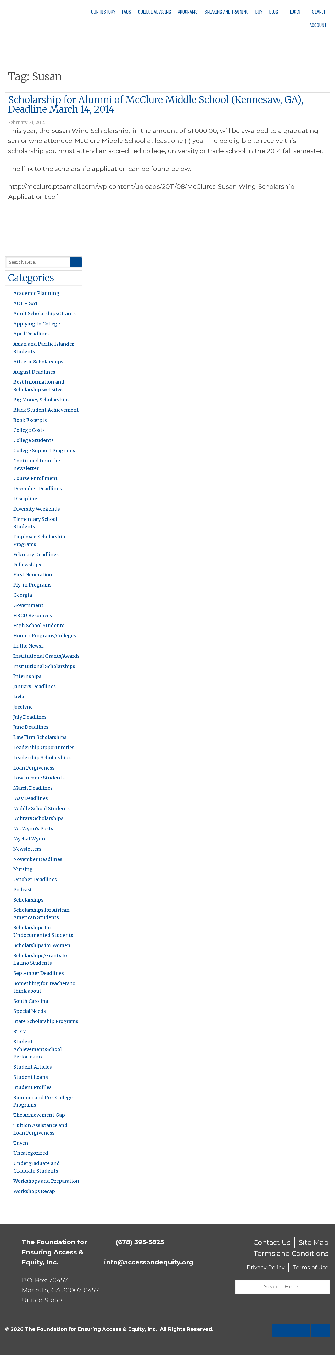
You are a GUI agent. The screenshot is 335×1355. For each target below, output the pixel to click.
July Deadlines (30, 717)
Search (318, 12)
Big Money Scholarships (41, 400)
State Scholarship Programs (45, 1021)
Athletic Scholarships (38, 362)
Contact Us (272, 1242)
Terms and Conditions (290, 1253)
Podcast (22, 890)
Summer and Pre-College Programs (43, 1101)
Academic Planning (36, 293)
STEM (20, 1031)
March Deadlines (33, 788)
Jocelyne (23, 707)
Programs (188, 12)
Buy (258, 12)
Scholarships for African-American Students (42, 914)
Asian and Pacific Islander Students (43, 348)
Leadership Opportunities (43, 747)
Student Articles (32, 1067)
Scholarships (28, 900)
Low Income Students (39, 778)
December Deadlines (37, 488)
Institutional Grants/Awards (46, 656)
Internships (27, 676)
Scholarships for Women (41, 945)
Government (28, 605)
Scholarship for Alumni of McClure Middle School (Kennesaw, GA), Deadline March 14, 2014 (155, 104)
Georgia (22, 595)
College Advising (154, 12)
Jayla (18, 697)
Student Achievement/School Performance (37, 1049)
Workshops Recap (34, 1191)
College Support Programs (44, 450)
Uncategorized (30, 1153)
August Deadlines (34, 372)
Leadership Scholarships (42, 758)
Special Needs (29, 1011)
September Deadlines (38, 973)
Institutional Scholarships (44, 666)
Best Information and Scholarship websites (38, 385)
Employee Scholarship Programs (39, 540)
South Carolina (30, 1001)
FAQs (126, 12)
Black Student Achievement (46, 410)
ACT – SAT (25, 303)
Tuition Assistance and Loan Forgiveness (40, 1129)
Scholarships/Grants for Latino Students (41, 959)
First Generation (32, 575)
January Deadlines (34, 686)
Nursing (23, 869)
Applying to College (36, 324)
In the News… (28, 646)
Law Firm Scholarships (39, 737)
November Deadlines (37, 859)
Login (294, 12)
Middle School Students (41, 808)
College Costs (29, 430)
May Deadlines (30, 798)
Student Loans (30, 1077)
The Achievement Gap (39, 1115)
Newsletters (27, 849)
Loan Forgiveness (33, 768)
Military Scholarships (38, 818)
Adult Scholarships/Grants (44, 314)
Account (317, 25)
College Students (33, 440)
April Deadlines (31, 334)
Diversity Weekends (36, 509)
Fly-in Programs (32, 585)
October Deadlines (35, 879)
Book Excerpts (30, 420)
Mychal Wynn (29, 839)
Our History (103, 12)
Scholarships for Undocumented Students (43, 931)
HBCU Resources (32, 615)
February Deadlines (36, 554)
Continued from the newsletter (36, 464)
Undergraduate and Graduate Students (36, 1167)
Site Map (313, 1242)
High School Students (38, 625)
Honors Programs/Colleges (44, 636)
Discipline (25, 499)
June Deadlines (30, 727)
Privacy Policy (265, 1267)
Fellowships (27, 565)
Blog (273, 12)
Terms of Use (310, 1267)
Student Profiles (32, 1087)
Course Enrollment (35, 478)
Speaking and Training (226, 12)
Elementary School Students (35, 523)
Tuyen (20, 1143)
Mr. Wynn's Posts (33, 829)
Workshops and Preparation (46, 1181)
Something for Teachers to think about (44, 987)
